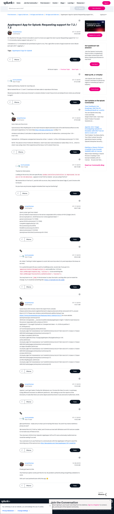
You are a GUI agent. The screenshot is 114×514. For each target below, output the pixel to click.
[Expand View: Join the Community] (37, 3)
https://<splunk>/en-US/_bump (54, 280)
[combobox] (46, 8)
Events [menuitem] (55, 3)
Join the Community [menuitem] (30, 3)
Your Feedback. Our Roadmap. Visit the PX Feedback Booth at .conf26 (94, 108)
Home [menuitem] (18, 3)
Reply (75, 59)
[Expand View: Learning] (74, 3)
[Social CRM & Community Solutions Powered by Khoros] (102, 494)
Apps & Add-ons (23, 14)
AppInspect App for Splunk (22, 51)
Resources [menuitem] (80, 3)
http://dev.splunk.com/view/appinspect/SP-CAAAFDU (58, 443)
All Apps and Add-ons (37, 14)
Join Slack (95, 64)
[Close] (50, 506)
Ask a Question (96, 8)
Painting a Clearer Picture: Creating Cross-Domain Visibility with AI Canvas (94, 149)
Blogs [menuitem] (62, 3)
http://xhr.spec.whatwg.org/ (44, 130)
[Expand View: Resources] (84, 3)
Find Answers (12, 14)
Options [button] (102, 15)
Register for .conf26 (94, 35)
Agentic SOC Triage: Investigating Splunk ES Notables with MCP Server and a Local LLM (94, 130)
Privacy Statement (8, 510)
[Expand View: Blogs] (65, 3)
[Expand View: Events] (58, 3)
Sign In (106, 3)
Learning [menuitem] (70, 3)
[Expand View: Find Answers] (50, 3)
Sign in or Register (93, 505)
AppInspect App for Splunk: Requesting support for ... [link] (77, 14)
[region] (26, 508)
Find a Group (94, 89)
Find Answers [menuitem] (44, 3)
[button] (79, 21)
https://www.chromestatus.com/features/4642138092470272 (41, 315)
